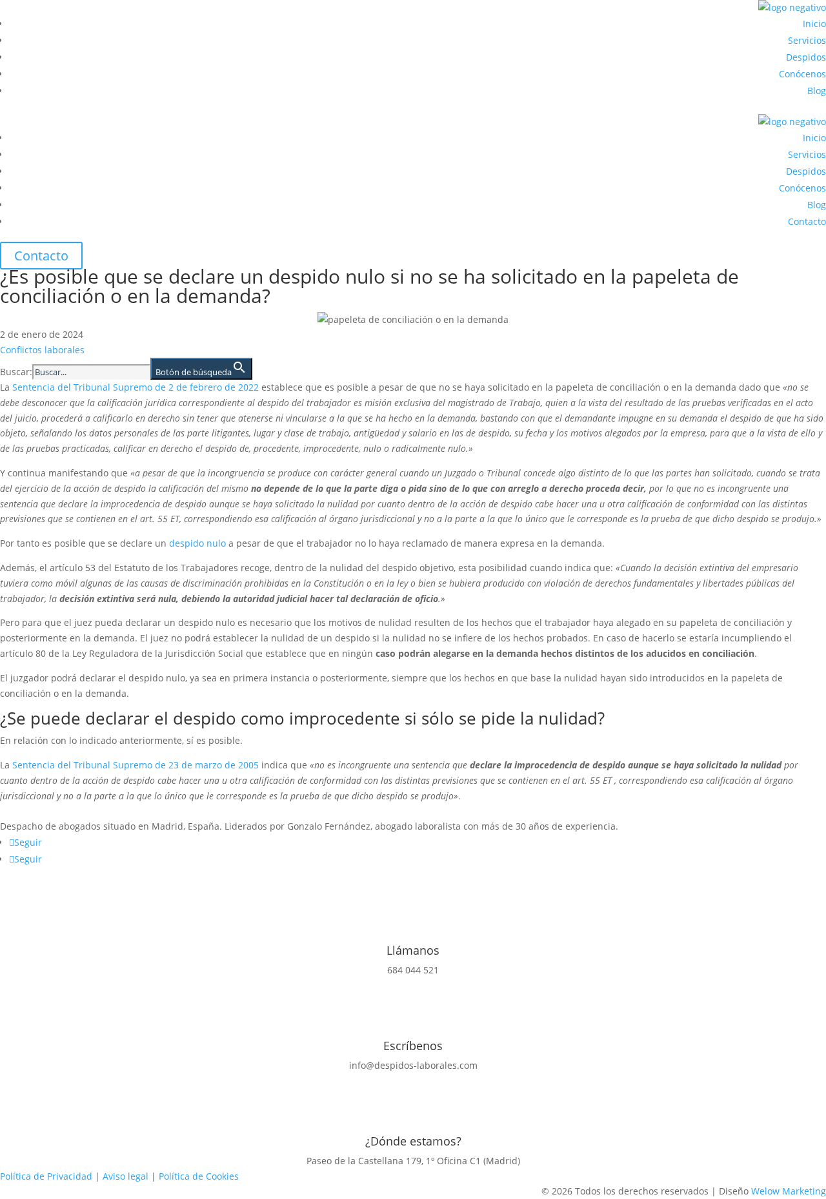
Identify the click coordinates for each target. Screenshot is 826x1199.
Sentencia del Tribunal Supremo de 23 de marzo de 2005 (135, 765)
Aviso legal (125, 1176)
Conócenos (802, 74)
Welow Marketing (788, 1191)
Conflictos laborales (42, 350)
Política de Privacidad (46, 1176)
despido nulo (197, 543)
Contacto (807, 221)
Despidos (806, 57)
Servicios (807, 40)
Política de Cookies (199, 1176)
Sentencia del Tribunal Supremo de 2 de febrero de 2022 (135, 387)
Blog (816, 90)
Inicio (814, 23)
